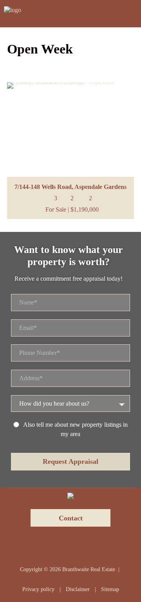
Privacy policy (38, 589)
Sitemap (110, 589)
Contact (71, 518)
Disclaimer (78, 589)
